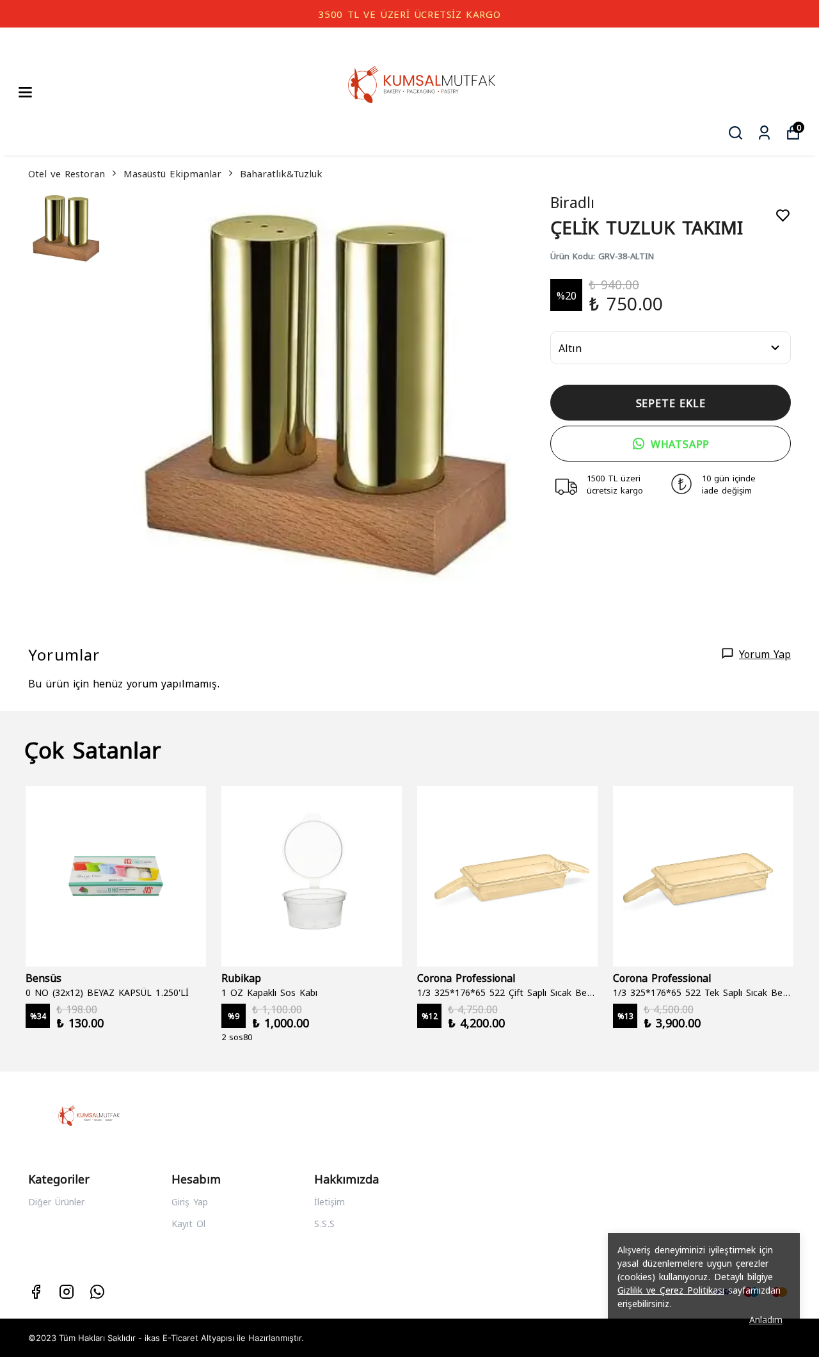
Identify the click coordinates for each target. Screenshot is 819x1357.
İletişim (329, 1201)
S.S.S (324, 1222)
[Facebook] (36, 1291)
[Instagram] (66, 1291)
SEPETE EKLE (671, 402)
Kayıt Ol (188, 1222)
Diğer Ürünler (56, 1201)
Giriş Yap (189, 1201)
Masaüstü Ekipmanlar (172, 173)
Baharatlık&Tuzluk (281, 173)
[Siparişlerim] (764, 133)
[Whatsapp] (97, 1291)
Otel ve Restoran (66, 173)
